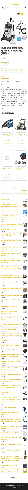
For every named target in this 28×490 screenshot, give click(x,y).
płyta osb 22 (12, 70)
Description (5, 77)
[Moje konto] (17, 14)
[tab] (6, 77)
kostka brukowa (7, 70)
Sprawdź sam (5, 64)
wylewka (21, 70)
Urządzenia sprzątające (14, 68)
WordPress (16, 485)
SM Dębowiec (14, 4)
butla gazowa (22, 68)
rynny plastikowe (17, 70)
